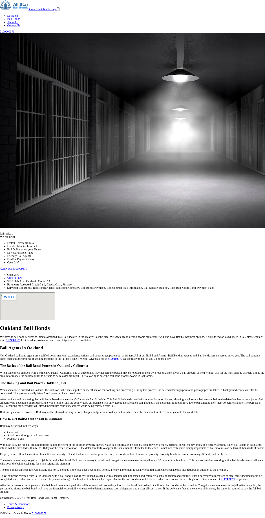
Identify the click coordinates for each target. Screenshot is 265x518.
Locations (12, 15)
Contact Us (13, 25)
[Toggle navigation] (58, 9)
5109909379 (14, 278)
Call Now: (13, 268)
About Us (12, 22)
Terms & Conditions (18, 504)
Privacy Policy (15, 507)
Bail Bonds (13, 18)
